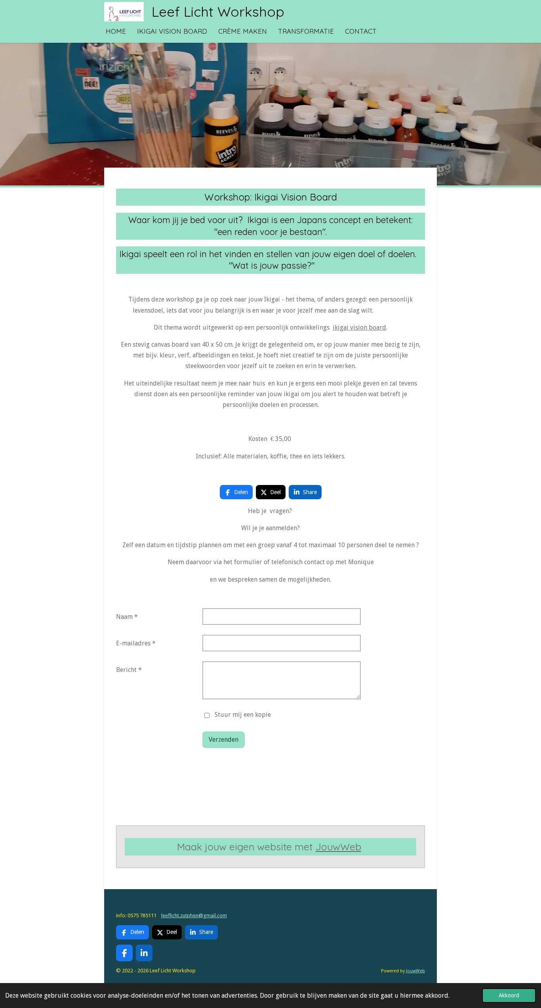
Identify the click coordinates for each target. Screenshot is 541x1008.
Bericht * (129, 670)
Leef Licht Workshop (218, 11)
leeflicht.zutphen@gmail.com (194, 915)
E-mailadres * (136, 643)
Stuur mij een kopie (243, 715)
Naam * (127, 616)
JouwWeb (338, 846)
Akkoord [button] (509, 995)
